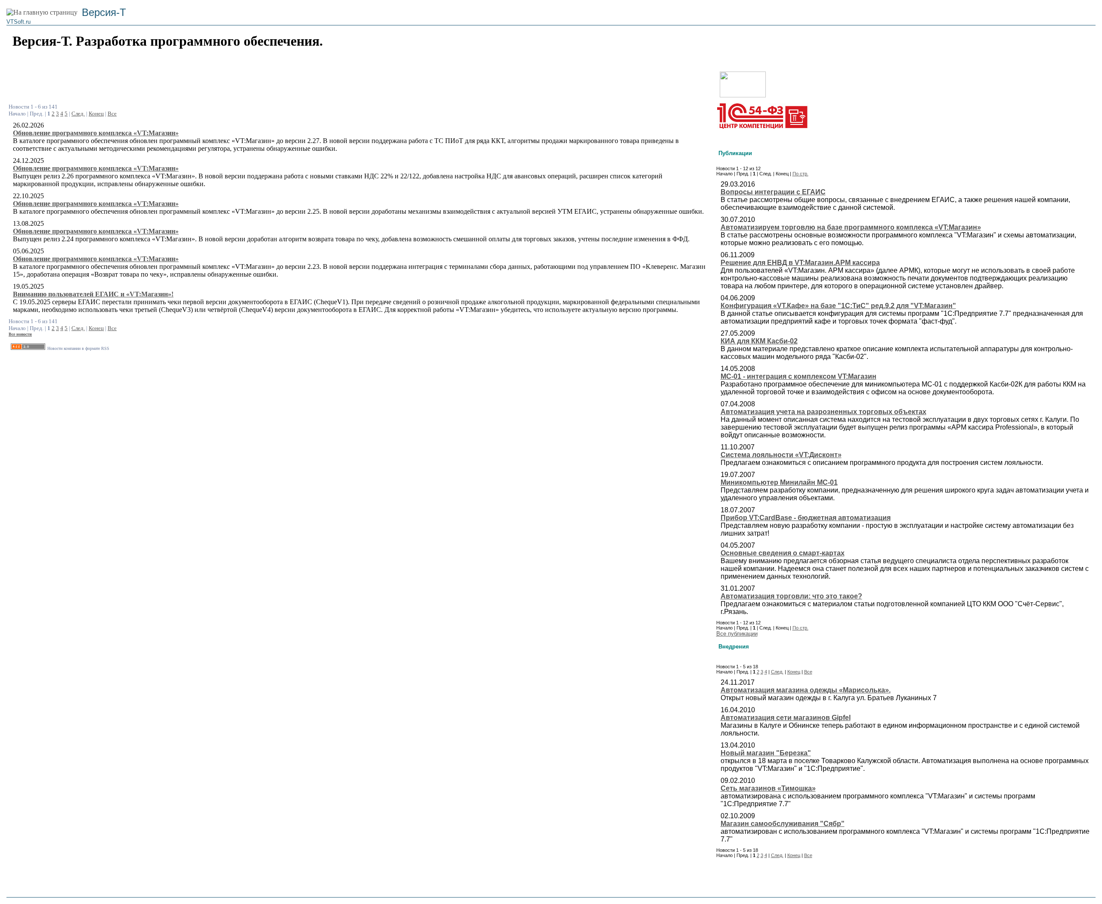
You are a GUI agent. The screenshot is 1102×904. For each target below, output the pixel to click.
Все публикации (737, 633)
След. (78, 113)
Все (112, 113)
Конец (96, 113)
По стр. (800, 173)
